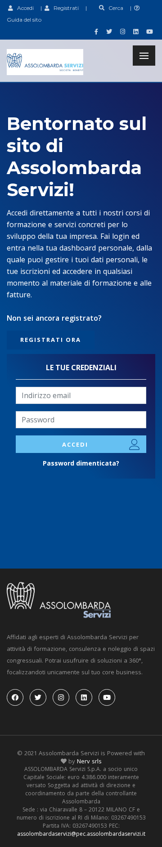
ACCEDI (75, 444)
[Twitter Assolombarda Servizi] (108, 31)
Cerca (113, 7)
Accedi (23, 7)
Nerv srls (89, 761)
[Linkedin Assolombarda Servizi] (134, 31)
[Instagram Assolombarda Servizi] (121, 31)
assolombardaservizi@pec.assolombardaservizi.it (81, 834)
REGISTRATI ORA (50, 340)
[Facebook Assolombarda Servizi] (95, 31)
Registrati (64, 7)
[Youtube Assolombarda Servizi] (148, 31)
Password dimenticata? (81, 463)
